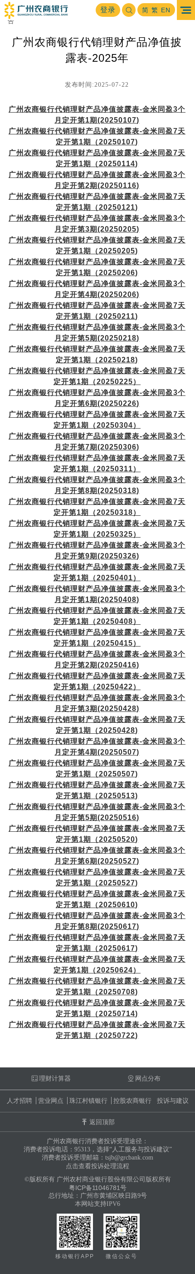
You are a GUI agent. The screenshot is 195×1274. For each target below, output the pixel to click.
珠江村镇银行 (88, 1100)
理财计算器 (55, 1078)
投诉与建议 (173, 1100)
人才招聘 (19, 1100)
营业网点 (50, 1100)
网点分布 (148, 1078)
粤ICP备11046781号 (98, 1187)
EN (166, 10)
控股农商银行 (132, 1100)
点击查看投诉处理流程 (97, 1166)
